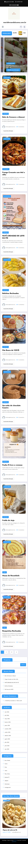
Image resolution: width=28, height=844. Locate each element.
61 (11, 652)
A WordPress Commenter (10, 700)
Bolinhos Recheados (21, 33)
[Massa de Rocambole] (14, 554)
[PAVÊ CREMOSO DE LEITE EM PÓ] (14, 211)
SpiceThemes (14, 841)
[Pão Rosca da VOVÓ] (14, 329)
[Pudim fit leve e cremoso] (14, 443)
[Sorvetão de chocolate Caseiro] (14, 384)
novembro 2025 (8, 729)
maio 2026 (7, 712)
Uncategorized (5, 63)
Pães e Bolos (5, 113)
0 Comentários (21, 126)
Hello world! (19, 700)
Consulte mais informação (7, 70)
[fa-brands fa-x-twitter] (12, 5)
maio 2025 (7, 749)
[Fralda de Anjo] (14, 499)
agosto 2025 (7, 739)
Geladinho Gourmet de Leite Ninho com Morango (11, 66)
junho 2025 (7, 745)
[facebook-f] (10, 5)
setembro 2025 (8, 735)
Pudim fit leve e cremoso (12, 465)
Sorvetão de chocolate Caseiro (11, 406)
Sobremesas (5, 232)
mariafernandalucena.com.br (14, 22)
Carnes (6, 763)
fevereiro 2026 (8, 722)
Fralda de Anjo (8, 520)
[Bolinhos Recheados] (14, 272)
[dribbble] (14, 5)
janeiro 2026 (7, 725)
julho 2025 (7, 742)
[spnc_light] (24, 26)
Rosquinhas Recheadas (11, 631)
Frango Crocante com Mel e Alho (13, 173)
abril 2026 (7, 715)
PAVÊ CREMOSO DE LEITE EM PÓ (13, 237)
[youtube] (18, 5)
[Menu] (3, 26)
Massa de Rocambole (10, 575)
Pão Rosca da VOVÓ (10, 350)
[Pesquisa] (21, 27)
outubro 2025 (7, 732)
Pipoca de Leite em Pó (10, 830)
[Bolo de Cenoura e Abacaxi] (14, 93)
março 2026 (7, 718)
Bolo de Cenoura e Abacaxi (13, 117)
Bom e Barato (5, 169)
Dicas (6, 767)
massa (4, 572)
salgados (6, 780)
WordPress (15, 840)
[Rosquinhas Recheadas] (14, 609)
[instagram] (16, 5)
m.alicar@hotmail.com (6, 39)
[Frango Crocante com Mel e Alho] (14, 151)
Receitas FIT (5, 290)
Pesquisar (7, 660)
